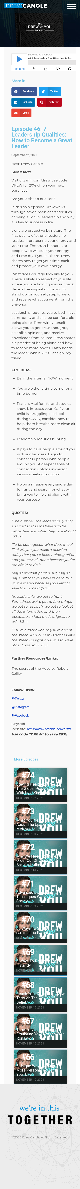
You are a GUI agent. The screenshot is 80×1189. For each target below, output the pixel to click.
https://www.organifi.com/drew (49, 729)
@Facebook (20, 715)
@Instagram (20, 707)
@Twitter (17, 698)
